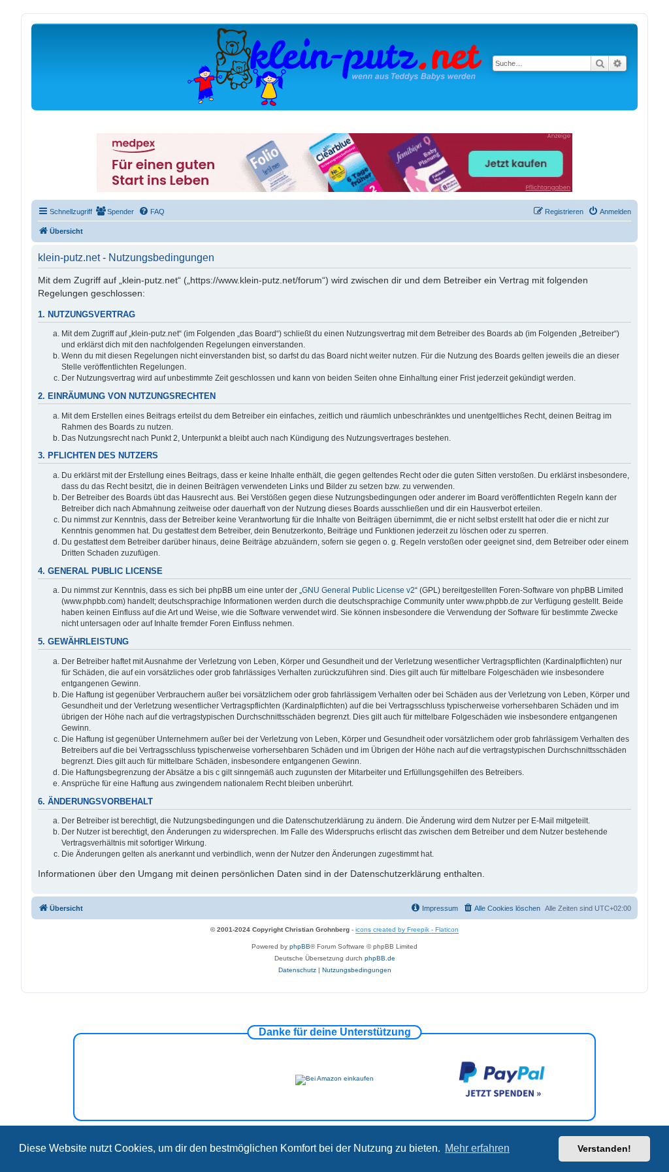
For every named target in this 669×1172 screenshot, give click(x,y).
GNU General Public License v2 (358, 590)
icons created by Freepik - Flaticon (407, 929)
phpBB (299, 946)
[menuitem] (114, 211)
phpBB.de (380, 958)
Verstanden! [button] (604, 1148)
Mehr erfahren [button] (477, 1148)
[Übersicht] (334, 66)
